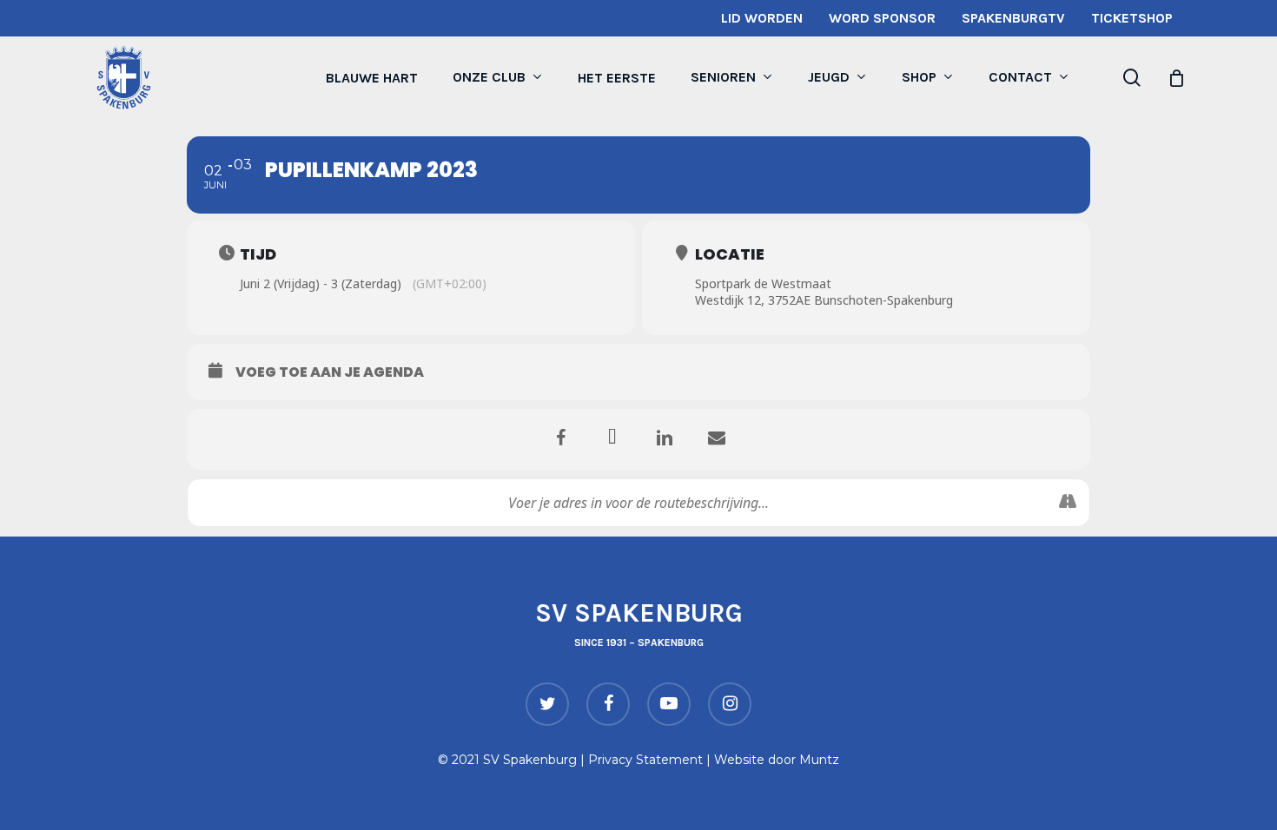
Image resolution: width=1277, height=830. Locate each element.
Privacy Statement (645, 759)
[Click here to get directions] (1067, 502)
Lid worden (762, 18)
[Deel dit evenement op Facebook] (560, 439)
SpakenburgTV (1013, 18)
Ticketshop (1132, 18)
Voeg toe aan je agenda (329, 372)
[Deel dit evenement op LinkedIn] (664, 439)
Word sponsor (882, 18)
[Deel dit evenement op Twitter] (612, 439)
